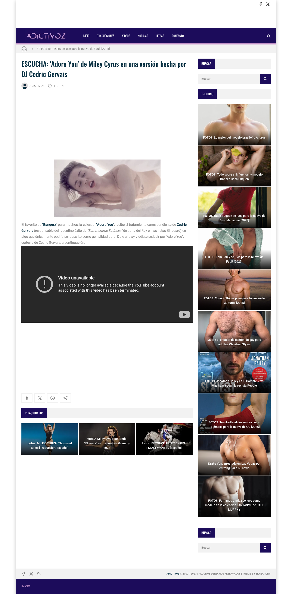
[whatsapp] (52, 398)
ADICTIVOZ (36, 85)
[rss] (39, 574)
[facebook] (261, 4)
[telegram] (65, 398)
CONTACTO (178, 35)
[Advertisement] (146, 17)
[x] (268, 4)
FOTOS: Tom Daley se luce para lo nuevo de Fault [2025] (73, 48)
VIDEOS (126, 35)
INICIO (86, 35)
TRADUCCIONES (105, 35)
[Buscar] (269, 36)
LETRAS (160, 35)
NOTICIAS (143, 35)
